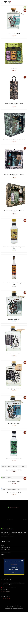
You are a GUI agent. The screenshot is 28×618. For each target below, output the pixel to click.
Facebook (2, 598)
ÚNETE (14, 572)
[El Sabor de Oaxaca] (14, 507)
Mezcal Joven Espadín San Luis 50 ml (14, 458)
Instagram (5, 598)
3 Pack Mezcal (14, 68)
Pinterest (9, 598)
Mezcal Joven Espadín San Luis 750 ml (14, 470)
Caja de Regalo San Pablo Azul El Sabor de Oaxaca (14, 139)
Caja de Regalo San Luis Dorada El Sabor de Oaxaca (14, 104)
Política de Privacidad (5, 549)
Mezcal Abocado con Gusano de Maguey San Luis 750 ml (14, 284)
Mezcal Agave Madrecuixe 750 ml (14, 354)
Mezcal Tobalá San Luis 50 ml (14, 481)
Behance (7, 598)
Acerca (2, 545)
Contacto (3, 554)
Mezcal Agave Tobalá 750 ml (14, 423)
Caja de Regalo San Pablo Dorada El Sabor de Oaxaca (14, 211)
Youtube (3, 598)
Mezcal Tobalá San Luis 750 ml (14, 492)
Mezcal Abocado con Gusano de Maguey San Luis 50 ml (14, 247)
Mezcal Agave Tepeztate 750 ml (14, 389)
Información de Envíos (5, 547)
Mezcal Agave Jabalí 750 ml (14, 319)
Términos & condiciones (6, 552)
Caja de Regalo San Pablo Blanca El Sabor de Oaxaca (14, 175)
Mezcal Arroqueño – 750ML (14, 33)
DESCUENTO (14, 564)
